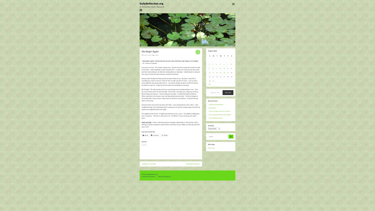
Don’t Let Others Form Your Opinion (219, 111)
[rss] (141, 10)
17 (213, 72)
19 (220, 72)
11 (216, 68)
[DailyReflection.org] (187, 29)
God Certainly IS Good (215, 118)
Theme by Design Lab (164, 176)
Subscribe (228, 92)
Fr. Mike (156, 55)
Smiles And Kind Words (216, 104)
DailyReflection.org (151, 3)
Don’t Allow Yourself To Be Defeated (220, 114)
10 (213, 68)
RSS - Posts (211, 148)
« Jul (209, 84)
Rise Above (212, 108)
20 (224, 72)
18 (216, 72)
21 (227, 72)
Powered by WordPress (148, 176)
